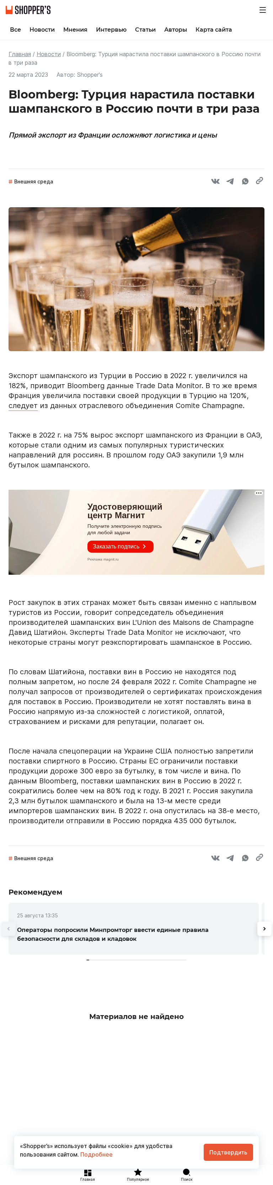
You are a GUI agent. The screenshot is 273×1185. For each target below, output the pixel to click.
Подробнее (96, 1154)
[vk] (215, 182)
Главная (20, 54)
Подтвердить (228, 1152)
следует (23, 405)
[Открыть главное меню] (262, 10)
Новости (49, 54)
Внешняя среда (33, 181)
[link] (134, 929)
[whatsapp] (245, 182)
